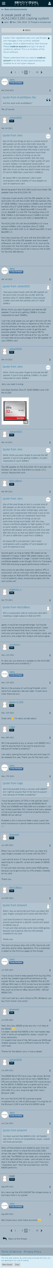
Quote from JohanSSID (16, 286)
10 (37, 72)
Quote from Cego (13, 783)
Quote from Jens (13, 135)
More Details (7, 1264)
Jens (6, 22)
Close (17, 1264)
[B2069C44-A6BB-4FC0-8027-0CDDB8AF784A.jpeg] (15, 411)
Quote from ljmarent (15, 905)
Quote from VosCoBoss (16, 607)
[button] (3, 3)
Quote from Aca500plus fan (19, 97)
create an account (18, 47)
